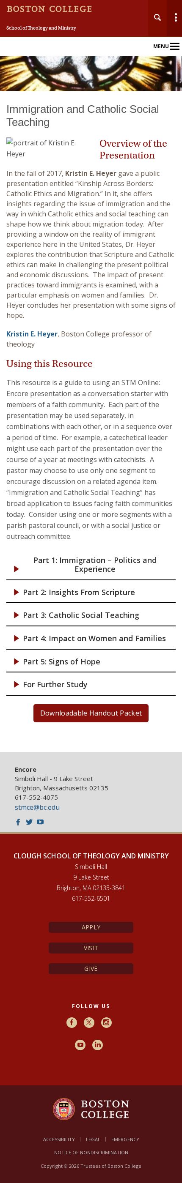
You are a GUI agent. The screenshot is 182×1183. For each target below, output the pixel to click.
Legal (93, 1139)
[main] (91, 421)
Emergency (125, 1139)
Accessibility (59, 1139)
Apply (91, 927)
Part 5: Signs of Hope (61, 662)
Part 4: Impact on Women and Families (94, 638)
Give (90, 968)
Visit (91, 948)
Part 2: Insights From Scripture (79, 592)
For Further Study (55, 684)
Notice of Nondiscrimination (91, 1152)
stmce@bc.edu (37, 807)
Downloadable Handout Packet (91, 713)
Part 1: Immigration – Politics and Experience (95, 564)
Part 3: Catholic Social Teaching (81, 615)
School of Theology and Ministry (41, 28)
